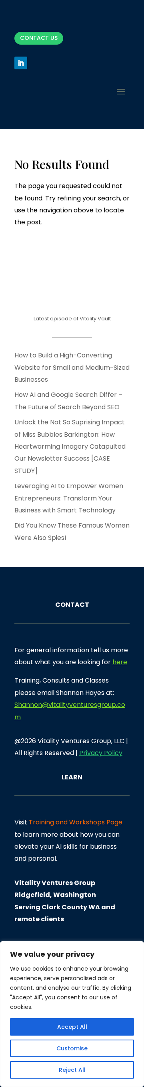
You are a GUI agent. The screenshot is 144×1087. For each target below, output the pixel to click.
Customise (72, 1048)
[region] (72, 1014)
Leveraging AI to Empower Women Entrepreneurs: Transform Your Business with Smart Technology (68, 498)
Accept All (72, 1027)
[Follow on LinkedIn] (20, 63)
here (119, 662)
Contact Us (39, 38)
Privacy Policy (100, 752)
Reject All (72, 1070)
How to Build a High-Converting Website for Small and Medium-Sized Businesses (72, 367)
